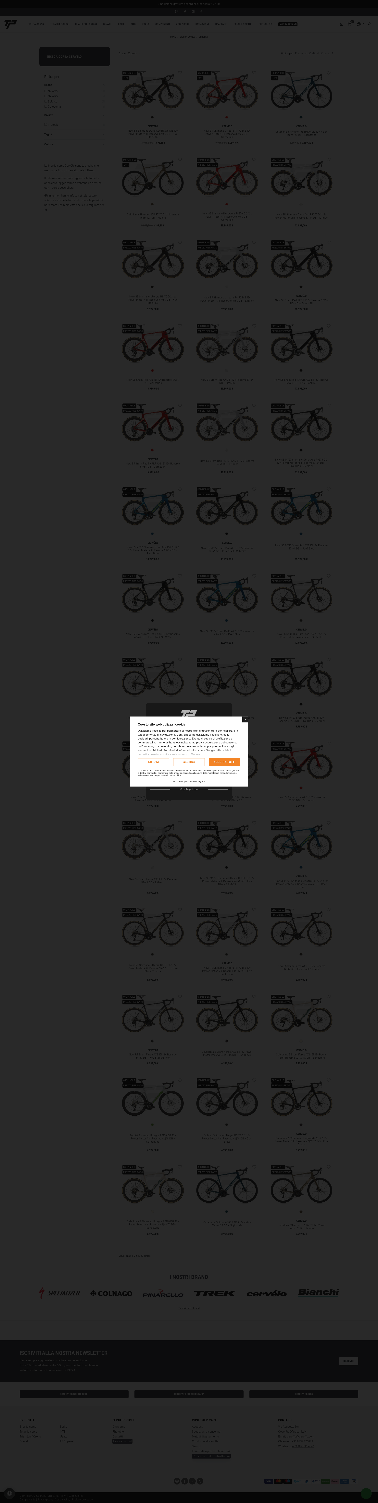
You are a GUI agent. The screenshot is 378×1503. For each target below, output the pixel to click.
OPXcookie (178, 781)
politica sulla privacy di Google (181, 754)
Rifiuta (153, 762)
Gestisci (189, 762)
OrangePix (200, 781)
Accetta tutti (224, 762)
